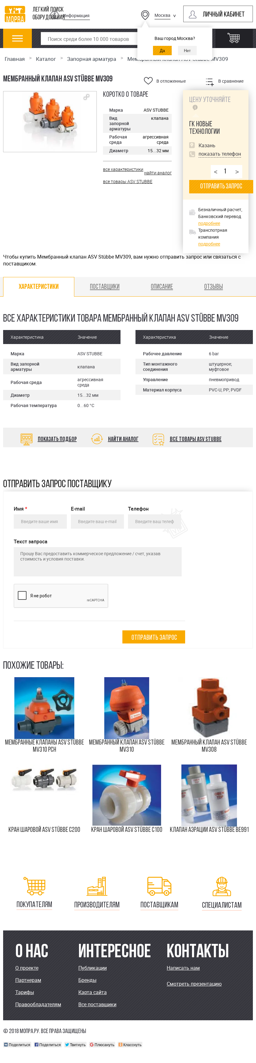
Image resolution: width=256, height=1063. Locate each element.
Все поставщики (97, 1004)
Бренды (87, 980)
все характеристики (123, 169)
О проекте (26, 967)
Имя (20, 509)
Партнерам (28, 980)
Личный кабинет (224, 14)
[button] (86, 97)
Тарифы (24, 992)
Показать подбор (57, 439)
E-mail (78, 509)
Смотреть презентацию (194, 983)
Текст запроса (30, 542)
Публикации (92, 967)
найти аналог (158, 172)
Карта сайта (92, 992)
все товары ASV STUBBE (127, 181)
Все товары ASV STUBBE (196, 439)
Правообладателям (38, 1004)
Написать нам (183, 967)
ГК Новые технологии (204, 128)
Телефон (138, 509)
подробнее (209, 223)
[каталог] (17, 42)
